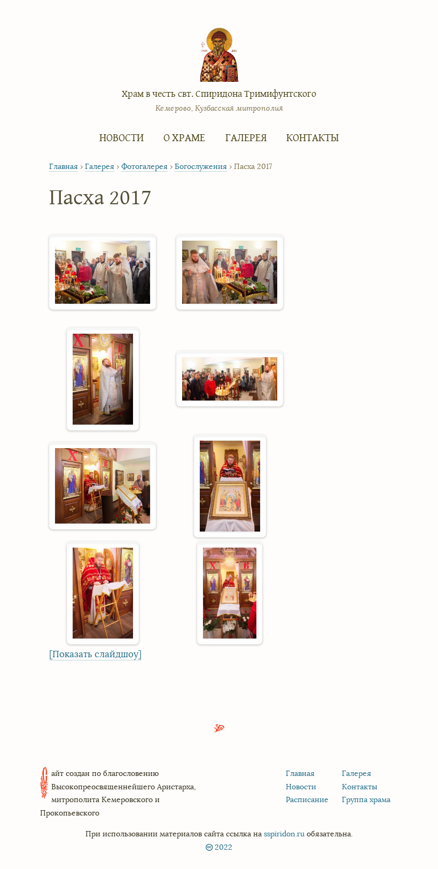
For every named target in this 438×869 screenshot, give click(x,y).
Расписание (307, 799)
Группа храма (366, 799)
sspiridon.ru (284, 834)
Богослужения (201, 166)
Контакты (312, 137)
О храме (184, 137)
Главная (63, 166)
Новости (121, 137)
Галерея (246, 137)
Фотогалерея (144, 166)
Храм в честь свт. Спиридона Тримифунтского (219, 93)
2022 (223, 847)
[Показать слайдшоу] (95, 654)
